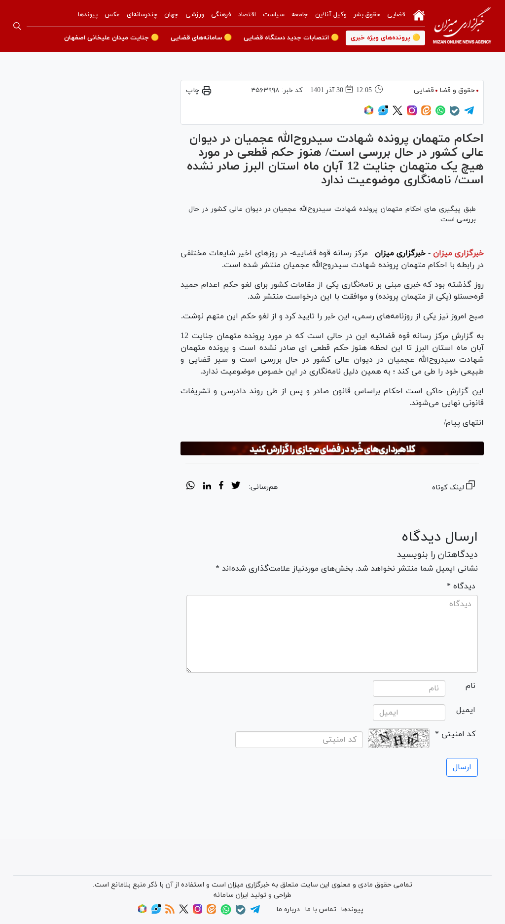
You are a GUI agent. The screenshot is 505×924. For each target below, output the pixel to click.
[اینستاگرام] (412, 113)
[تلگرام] (469, 113)
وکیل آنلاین (331, 14)
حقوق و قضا (457, 90)
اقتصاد (247, 14)
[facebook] (221, 487)
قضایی (396, 14)
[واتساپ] (440, 113)
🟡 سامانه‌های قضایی (201, 38)
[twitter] (235, 486)
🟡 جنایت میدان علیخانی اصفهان (111, 38)
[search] (17, 26)
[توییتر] (397, 113)
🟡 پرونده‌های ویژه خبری (385, 38)
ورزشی (194, 14)
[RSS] (170, 912)
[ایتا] (426, 113)
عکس (112, 14)
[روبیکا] (369, 113)
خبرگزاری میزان (458, 253)
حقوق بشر (367, 14)
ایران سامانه (231, 895)
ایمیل (465, 710)
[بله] (455, 114)
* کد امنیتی (455, 734)
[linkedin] (207, 487)
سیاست (274, 14)
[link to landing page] (462, 25)
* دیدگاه (461, 586)
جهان (171, 14)
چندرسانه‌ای (142, 14)
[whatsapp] (190, 487)
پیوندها (88, 14)
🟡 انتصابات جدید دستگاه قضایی (291, 38)
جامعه (299, 14)
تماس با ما (320, 909)
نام (470, 686)
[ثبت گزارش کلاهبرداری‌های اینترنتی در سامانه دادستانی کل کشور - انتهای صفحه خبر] (332, 449)
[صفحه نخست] (419, 14)
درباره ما (288, 909)
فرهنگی (221, 14)
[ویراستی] (383, 113)
